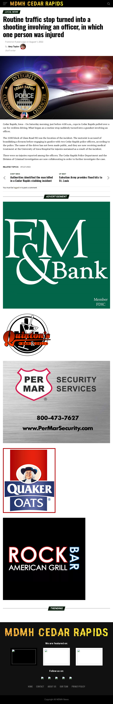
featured (26, 167)
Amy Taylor (13, 46)
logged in (17, 188)
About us (52, 686)
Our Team (64, 686)
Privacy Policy (78, 686)
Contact (40, 686)
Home (30, 686)
